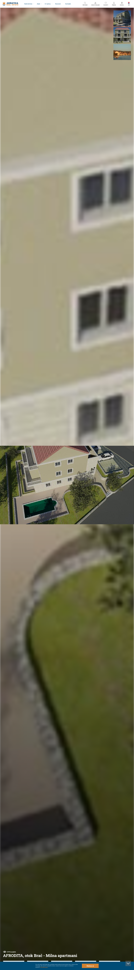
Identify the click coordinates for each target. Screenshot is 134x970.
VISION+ (122, 5)
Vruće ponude (95, 5)
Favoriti (105, 5)
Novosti (58, 4)
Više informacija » (44, 967)
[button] (122, 18)
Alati (38, 4)
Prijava (114, 5)
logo (10, 4)
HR (129, 5)
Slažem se (90, 966)
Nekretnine (28, 4)
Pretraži (85, 5)
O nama (47, 4)
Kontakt (68, 4)
